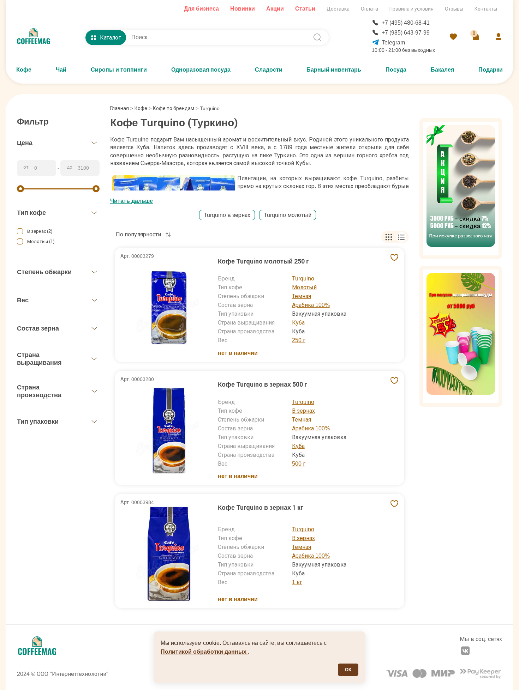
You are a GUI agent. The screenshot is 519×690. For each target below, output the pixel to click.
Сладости (268, 69)
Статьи (305, 8)
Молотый (304, 287)
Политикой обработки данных (204, 652)
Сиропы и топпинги (119, 69)
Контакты (486, 9)
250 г (298, 340)
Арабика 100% (311, 305)
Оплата (369, 9)
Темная (301, 296)
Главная (121, 108)
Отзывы (454, 9)
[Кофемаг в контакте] (465, 651)
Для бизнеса (201, 8)
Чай (61, 69)
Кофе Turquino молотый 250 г (263, 261)
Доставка (338, 9)
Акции (275, 8)
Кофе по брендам (173, 108)
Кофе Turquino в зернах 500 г (262, 384)
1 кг (297, 582)
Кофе (23, 69)
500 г (298, 463)
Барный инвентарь (333, 69)
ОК (348, 669)
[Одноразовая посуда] (460, 336)
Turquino (303, 278)
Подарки (490, 69)
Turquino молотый (287, 215)
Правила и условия (411, 9)
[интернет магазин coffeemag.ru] (36, 37)
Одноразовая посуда (201, 69)
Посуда (396, 69)
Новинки (242, 8)
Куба (298, 322)
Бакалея (442, 69)
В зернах (303, 410)
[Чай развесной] (460, 188)
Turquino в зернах (227, 215)
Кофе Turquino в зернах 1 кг (260, 507)
